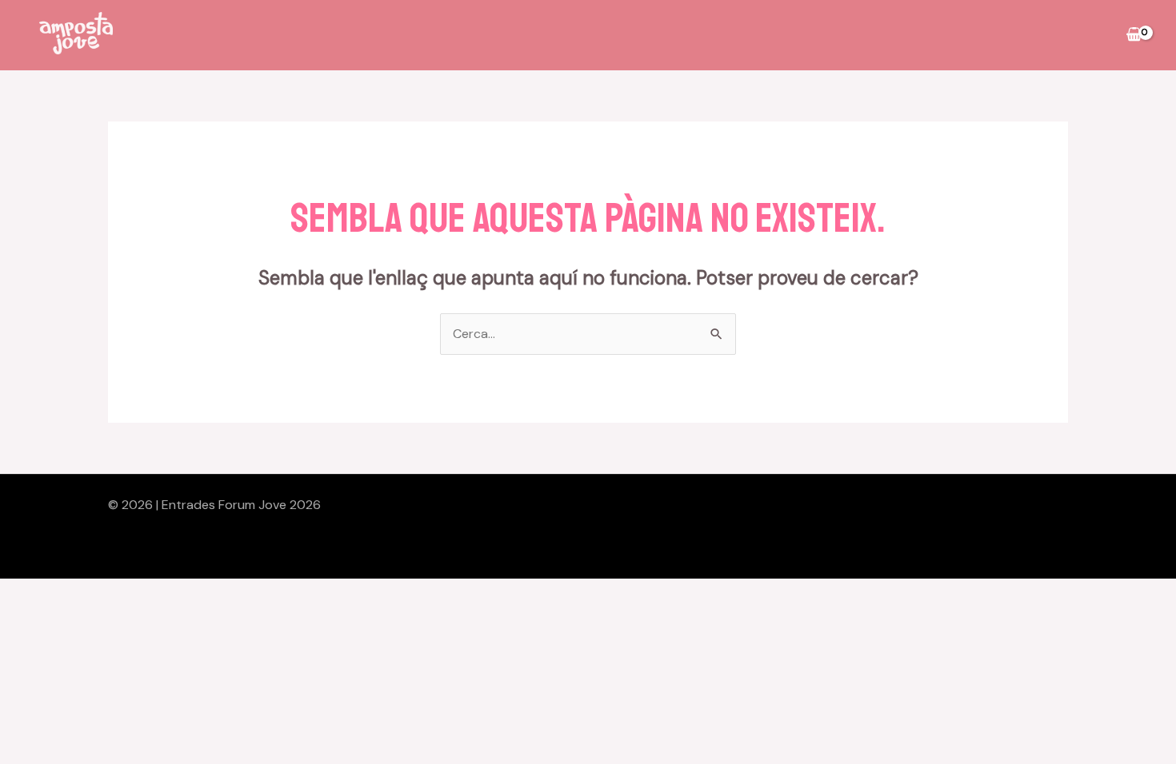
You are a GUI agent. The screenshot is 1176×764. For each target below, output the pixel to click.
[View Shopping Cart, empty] (1133, 35)
